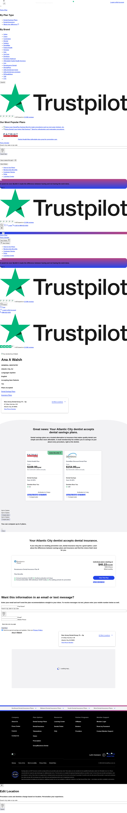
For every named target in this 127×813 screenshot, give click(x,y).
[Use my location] (2, 151)
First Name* (21, 606)
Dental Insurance (9, 22)
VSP (4, 76)
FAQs (5, 174)
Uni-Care (6, 54)
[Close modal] (1, 785)
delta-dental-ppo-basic (10, 70)
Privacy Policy (38, 630)
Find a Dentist (4, 143)
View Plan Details (32, 495)
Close (3, 531)
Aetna (5, 34)
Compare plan (33, 497)
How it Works (4, 164)
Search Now (4, 154)
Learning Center (8, 176)
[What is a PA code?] (15, 160)
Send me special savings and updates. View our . (23, 630)
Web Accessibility (32, 763)
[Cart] (5, 225)
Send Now (4, 628)
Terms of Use (21, 763)
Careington (7, 39)
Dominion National (9, 58)
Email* (20, 617)
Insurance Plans (6, 395)
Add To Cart (43, 495)
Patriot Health (7, 47)
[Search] (1, 225)
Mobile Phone (22, 619)
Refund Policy (52, 763)
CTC (4, 78)
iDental (5, 41)
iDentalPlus (7, 67)
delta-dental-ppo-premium (11, 72)
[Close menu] (1, 228)
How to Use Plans (9, 167)
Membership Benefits (10, 170)
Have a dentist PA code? (7, 160)
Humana (6, 50)
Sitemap (14, 763)
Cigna (5, 36)
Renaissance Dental (10, 65)
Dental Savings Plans (10, 20)
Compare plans (5, 515)
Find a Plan (3, 10)
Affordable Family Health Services (14, 61)
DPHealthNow (8, 74)
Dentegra (6, 56)
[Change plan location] (4, 4)
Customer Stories (9, 172)
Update (2, 809)
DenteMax (6, 45)
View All (3, 82)
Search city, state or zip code (8, 145)
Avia (4, 52)
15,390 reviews (29, 117)
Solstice (6, 43)
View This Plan (104, 578)
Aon (4, 63)
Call (99, 582)
